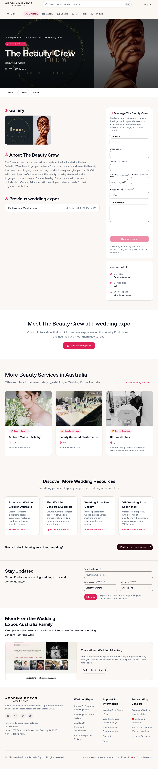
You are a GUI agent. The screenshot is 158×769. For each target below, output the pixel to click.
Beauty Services (33, 37)
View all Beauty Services (138, 382)
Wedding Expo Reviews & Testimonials (81, 727)
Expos (13, 13)
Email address (116, 149)
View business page (123, 295)
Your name (115, 136)
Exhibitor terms (89, 757)
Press (105, 741)
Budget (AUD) (122, 189)
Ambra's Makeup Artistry (25, 437)
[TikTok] (23, 716)
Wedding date (119, 175)
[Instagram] (8, 716)
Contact (107, 736)
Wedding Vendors (13, 37)
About (11, 92)
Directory (33, 13)
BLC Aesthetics (120, 437)
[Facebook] (15, 716)
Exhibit (64, 13)
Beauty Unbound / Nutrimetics (78, 437)
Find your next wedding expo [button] (134, 547)
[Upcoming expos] (20, 14)
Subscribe (91, 597)
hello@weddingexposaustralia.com (22, 723)
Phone (118, 161)
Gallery (49, 13)
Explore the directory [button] (93, 670)
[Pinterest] (30, 716)
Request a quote (129, 239)
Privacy (101, 757)
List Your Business (141, 736)
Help (146, 4)
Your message (117, 202)
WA (10, 69)
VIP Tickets (81, 13)
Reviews (99, 13)
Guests (139, 174)
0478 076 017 (11, 726)
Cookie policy (113, 757)
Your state (94, 582)
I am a (128, 582)
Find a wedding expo (81, 345)
